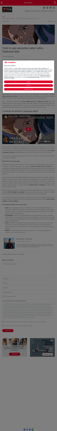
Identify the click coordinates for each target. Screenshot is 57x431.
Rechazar (28, 85)
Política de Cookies (44, 75)
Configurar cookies (28, 89)
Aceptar (28, 81)
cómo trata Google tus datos (32, 77)
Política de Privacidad (9, 77)
